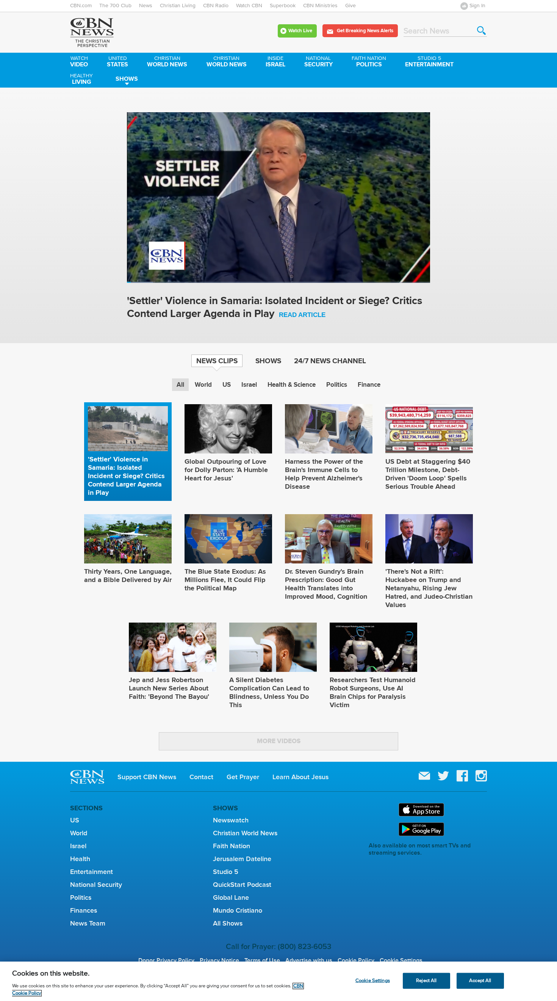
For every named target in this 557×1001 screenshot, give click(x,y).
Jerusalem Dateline (242, 859)
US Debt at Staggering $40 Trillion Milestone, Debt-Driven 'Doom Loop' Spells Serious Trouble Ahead (427, 474)
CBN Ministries (320, 5)
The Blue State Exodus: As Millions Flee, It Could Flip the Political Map (225, 579)
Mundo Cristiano (237, 910)
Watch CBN (249, 5)
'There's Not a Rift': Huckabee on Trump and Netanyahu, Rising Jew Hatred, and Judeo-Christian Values (429, 588)
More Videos (278, 741)
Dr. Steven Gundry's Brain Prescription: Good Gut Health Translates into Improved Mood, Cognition (326, 583)
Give (350, 5)
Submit (481, 30)
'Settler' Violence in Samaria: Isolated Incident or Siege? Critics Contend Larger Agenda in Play (274, 307)
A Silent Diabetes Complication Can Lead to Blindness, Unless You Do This (269, 692)
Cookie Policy (356, 960)
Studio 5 (225, 871)
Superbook (283, 5)
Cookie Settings (401, 960)
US (226, 384)
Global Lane (231, 897)
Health (80, 859)
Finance (369, 384)
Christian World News (245, 833)
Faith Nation (231, 846)
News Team (87, 923)
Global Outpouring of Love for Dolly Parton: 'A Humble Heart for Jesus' (226, 470)
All (180, 384)
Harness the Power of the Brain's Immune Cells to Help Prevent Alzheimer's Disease (324, 474)
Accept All (480, 980)
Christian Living (178, 5)
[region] (278, 981)
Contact (201, 777)
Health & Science (292, 384)
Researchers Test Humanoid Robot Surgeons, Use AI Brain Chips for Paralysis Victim (373, 692)
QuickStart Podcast (242, 884)
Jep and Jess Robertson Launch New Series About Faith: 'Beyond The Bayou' (169, 688)
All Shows (228, 923)
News (145, 5)
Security (318, 62)
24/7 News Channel (330, 360)
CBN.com (81, 5)
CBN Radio (215, 5)
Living (81, 79)
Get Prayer (243, 777)
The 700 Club (115, 5)
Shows (127, 78)
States (117, 62)
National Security (96, 884)
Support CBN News (146, 777)
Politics (369, 62)
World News (167, 62)
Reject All (426, 980)
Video (79, 62)
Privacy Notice (219, 960)
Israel (275, 62)
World (203, 384)
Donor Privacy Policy (166, 960)
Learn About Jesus (300, 777)
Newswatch (231, 820)
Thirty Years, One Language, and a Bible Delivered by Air (128, 575)
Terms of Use (262, 960)
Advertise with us (308, 960)
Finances (83, 910)
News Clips (217, 360)
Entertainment (429, 62)
